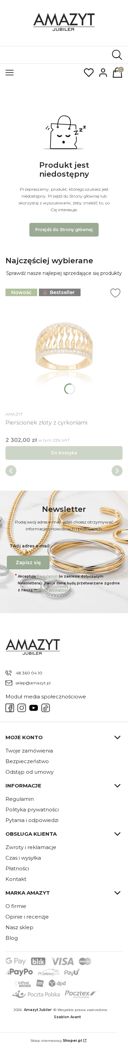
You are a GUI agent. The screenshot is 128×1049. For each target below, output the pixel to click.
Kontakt (15, 879)
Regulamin (47, 576)
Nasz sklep (19, 927)
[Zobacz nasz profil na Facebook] (9, 708)
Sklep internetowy (56, 1040)
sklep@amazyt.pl (33, 682)
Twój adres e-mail (29, 545)
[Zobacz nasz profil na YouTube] (33, 708)
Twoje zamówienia (29, 750)
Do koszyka (64, 452)
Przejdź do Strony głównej (64, 229)
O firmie (15, 906)
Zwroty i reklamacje (30, 847)
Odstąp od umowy (29, 772)
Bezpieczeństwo (27, 761)
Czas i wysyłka (23, 858)
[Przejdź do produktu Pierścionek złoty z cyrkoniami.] (64, 347)
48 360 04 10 (29, 672)
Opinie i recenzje (27, 916)
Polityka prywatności (32, 809)
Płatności (17, 868)
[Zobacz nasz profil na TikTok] (45, 708)
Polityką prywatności (52, 590)
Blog (11, 938)
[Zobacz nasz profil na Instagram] (21, 708)
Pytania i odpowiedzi (31, 820)
